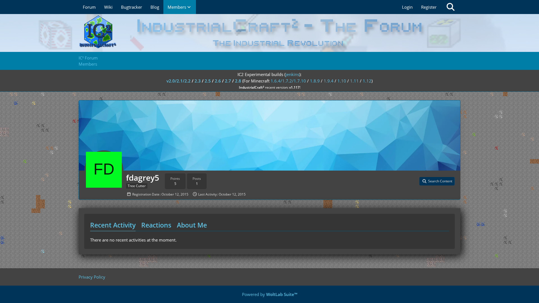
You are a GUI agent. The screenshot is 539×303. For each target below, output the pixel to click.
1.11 (354, 81)
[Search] (450, 7)
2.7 (228, 81)
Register (429, 7)
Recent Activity (113, 225)
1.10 (341, 81)
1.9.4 (329, 81)
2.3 (198, 81)
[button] (437, 181)
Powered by (269, 294)
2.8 (238, 81)
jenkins (292, 74)
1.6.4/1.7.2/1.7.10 (288, 81)
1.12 (367, 81)
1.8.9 (315, 81)
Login (407, 7)
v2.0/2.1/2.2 (178, 81)
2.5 (208, 81)
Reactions (156, 225)
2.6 (218, 81)
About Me (192, 225)
